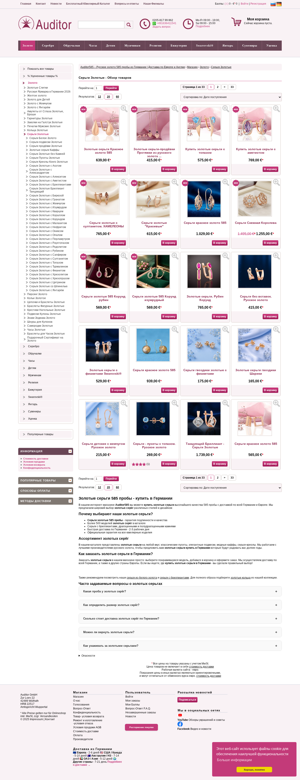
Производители (83, 739)
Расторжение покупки (141, 727)
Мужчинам (133, 45)
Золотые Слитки (37, 87)
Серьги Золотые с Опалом (45, 235)
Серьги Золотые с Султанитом (48, 258)
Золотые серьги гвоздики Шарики (255, 371)
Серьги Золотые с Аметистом (47, 180)
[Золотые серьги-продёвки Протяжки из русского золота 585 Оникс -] (154, 140)
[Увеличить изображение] (124, 108)
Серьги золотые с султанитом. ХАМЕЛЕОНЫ (103, 224)
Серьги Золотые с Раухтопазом (49, 242)
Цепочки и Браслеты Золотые (46, 302)
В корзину (118, 169)
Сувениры (249, 45)
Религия (156, 45)
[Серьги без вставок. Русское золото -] (256, 287)
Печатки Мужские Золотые (44, 126)
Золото (28, 45)
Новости (56, 3)
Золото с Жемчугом (39, 103)
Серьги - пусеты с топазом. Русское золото (154, 445)
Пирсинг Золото (37, 294)
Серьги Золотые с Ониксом (46, 231)
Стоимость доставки (35, 458)
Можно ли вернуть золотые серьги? (108, 632)
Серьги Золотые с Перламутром (49, 238)
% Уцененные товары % (42, 76)
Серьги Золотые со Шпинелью (48, 286)
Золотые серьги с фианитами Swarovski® (103, 371)
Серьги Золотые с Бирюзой (46, 195)
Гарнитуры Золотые (39, 118)
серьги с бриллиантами (174, 577)
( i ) (226, 3)
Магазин (192, 67)
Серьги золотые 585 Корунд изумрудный (154, 298)
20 (108, 96)
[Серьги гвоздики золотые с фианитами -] (205, 361)
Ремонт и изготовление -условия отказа (87, 722)
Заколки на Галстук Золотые (45, 122)
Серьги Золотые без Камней (47, 153)
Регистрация (258, 3)
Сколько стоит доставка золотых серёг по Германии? (121, 618)
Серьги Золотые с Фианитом (47, 270)
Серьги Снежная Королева (256, 222)
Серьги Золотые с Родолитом (47, 246)
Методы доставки (35, 501)
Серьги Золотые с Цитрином (47, 282)
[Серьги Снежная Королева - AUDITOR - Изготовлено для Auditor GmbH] (256, 215)
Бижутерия (179, 45)
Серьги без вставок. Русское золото (256, 298)
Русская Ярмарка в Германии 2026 (48, 91)
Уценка (271, 45)
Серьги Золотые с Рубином (46, 250)
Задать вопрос (161, 26)
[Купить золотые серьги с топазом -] (205, 140)
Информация (31, 451)
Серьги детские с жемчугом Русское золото (103, 445)
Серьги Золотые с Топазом (46, 262)
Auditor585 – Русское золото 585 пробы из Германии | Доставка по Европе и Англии (132, 67)
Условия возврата (34, 464)
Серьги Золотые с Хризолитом (48, 274)
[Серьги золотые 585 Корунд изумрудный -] (154, 287)
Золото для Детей (38, 99)
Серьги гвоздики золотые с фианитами (205, 371)
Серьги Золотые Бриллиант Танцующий (46, 190)
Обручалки (71, 45)
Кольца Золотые (37, 130)
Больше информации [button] (234, 760)
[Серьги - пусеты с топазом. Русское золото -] (154, 434)
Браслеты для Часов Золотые (46, 333)
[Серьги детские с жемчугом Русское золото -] (103, 434)
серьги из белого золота (142, 577)
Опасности (88, 655)
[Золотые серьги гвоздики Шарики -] (256, 361)
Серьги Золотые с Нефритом (47, 227)
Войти (244, 3)
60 (117, 96)
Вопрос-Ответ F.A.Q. (138, 708)
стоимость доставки (201, 666)
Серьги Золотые (38, 134)
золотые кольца (241, 577)
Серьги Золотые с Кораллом (47, 215)
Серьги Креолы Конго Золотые (48, 161)
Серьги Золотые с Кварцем (46, 211)
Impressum (36, 719)
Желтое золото (37, 95)
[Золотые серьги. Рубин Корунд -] (205, 287)
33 (232, 87)
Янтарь (227, 45)
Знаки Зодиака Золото (41, 317)
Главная (25, 3)
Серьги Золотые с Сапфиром (47, 254)
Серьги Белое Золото (42, 138)
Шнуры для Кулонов (39, 321)
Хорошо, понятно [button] (254, 769)
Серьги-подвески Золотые (45, 142)
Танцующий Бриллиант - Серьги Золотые (205, 445)
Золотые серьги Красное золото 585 (103, 150)
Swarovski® (204, 45)
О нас (76, 700)
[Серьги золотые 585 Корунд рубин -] (103, 287)
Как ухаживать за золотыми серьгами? (110, 645)
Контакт (41, 3)
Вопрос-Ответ (82, 708)
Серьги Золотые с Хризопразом (49, 278)
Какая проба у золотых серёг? (104, 591)
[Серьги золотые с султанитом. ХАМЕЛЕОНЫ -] (103, 213)
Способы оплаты (35, 490)
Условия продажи (34, 461)
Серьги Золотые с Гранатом (47, 199)
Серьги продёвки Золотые (45, 146)
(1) (148, 464)
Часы (93, 45)
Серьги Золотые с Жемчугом (47, 203)
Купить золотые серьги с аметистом (256, 150)
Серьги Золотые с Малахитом (48, 223)
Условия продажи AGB (87, 727)
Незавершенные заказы (140, 712)
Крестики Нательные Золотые (46, 310)
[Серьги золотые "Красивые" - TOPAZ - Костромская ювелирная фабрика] (154, 217)
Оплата (78, 735)
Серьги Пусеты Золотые (44, 157)
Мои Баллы (132, 704)
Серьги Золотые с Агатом (45, 165)
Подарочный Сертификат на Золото (45, 339)
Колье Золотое (36, 298)
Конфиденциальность (37, 468)
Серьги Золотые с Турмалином (48, 266)
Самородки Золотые (40, 325)
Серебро (48, 45)
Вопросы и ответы (127, 3)
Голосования (81, 704)
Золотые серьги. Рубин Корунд (205, 298)
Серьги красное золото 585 (205, 222)
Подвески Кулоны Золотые (44, 313)
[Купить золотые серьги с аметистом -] (256, 140)
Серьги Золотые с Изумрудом (48, 207)
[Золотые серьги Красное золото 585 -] (103, 140)
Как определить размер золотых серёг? (111, 605)
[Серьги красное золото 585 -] (205, 216)
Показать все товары (40, 68)
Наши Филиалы (153, 3)
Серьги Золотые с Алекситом (47, 176)
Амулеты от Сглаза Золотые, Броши (45, 113)
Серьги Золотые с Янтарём (46, 290)
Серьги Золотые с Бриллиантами (50, 184)
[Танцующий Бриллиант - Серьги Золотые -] (205, 434)
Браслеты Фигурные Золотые (45, 306)
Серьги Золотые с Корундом (47, 219)
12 (99, 96)
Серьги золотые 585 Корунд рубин (103, 298)
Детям (110, 45)
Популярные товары (40, 434)
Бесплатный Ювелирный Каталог (88, 3)
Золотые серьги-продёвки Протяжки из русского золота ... (154, 152)
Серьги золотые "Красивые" (154, 224)
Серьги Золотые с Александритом (40, 171)
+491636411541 (166, 23)
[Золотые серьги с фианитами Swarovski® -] (103, 361)
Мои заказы (132, 700)
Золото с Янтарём (38, 107)
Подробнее (203, 26)
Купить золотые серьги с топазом (205, 150)
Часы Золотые (36, 329)
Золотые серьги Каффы (44, 149)
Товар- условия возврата (88, 716)
